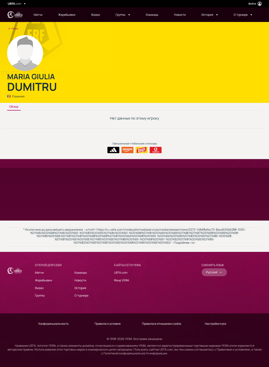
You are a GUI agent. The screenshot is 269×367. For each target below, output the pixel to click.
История (80, 288)
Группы (40, 295)
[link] (38, 14)
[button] (122, 14)
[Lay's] (141, 150)
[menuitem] (41, 14)
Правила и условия (108, 324)
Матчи (39, 273)
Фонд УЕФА (121, 280)
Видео (39, 288)
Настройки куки (215, 324)
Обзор (13, 106)
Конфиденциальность (53, 324)
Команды (80, 273)
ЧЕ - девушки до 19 (15, 14)
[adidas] (113, 150)
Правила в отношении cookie (161, 324)
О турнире (81, 295)
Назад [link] (15, 28)
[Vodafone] (156, 150)
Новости (80, 280)
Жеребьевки (43, 280)
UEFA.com (121, 273)
